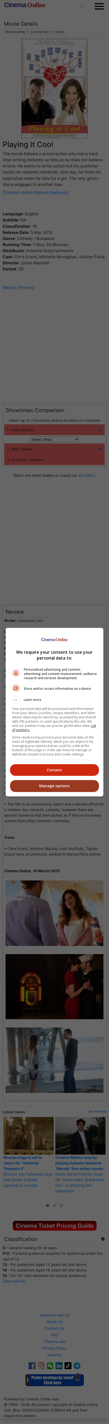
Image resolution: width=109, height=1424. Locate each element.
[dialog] (55, 712)
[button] (54, 700)
